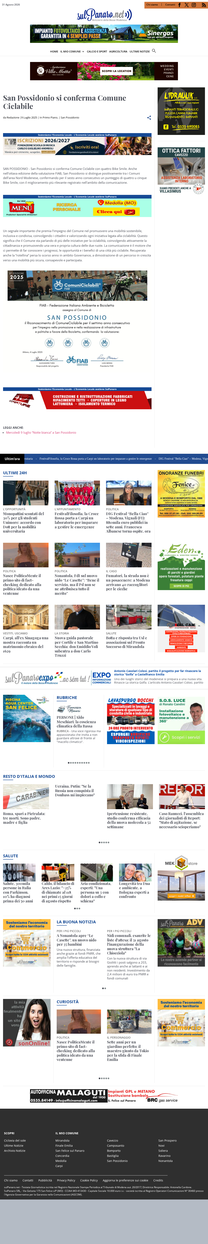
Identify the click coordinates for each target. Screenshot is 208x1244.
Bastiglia (113, 1156)
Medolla (60, 1161)
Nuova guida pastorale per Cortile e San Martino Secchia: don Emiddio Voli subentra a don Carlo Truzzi (76, 647)
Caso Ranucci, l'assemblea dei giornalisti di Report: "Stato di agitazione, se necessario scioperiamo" (181, 820)
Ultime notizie (140, 51)
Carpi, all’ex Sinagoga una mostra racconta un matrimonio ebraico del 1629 (25, 644)
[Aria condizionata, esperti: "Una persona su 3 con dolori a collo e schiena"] (96, 872)
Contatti (170, 4)
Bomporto (113, 1151)
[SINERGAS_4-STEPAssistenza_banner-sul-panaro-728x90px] (77, 409)
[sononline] (27, 1044)
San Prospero (167, 1140)
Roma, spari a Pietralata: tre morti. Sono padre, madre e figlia (24, 818)
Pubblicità (45, 1180)
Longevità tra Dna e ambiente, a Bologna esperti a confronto (134, 890)
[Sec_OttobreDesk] (104, 71)
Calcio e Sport (97, 51)
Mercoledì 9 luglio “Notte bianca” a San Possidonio (41, 432)
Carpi (59, 1166)
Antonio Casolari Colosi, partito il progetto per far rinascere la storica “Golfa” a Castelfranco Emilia (157, 672)
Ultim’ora (12, 459)
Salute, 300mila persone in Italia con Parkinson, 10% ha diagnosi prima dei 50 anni (18, 892)
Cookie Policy (89, 1180)
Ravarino (164, 1156)
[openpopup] (205, 52)
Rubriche (67, 697)
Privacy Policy (66, 1180)
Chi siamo (152, 4)
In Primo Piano (48, 117)
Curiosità (68, 1001)
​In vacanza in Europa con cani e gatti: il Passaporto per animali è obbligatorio (128, 1048)
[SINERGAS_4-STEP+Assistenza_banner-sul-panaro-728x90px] (104, 42)
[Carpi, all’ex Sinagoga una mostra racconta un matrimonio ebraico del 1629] (26, 617)
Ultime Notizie (13, 1145)
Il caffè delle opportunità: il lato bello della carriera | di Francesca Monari (78, 721)
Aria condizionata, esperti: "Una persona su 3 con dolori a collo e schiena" (95, 892)
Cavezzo (112, 1140)
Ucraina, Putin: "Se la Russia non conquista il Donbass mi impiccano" (75, 790)
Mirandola (62, 1140)
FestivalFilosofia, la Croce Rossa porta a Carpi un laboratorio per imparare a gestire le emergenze (66, 458)
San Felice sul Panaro (69, 1151)
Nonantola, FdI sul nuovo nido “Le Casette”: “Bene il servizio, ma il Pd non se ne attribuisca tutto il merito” (77, 585)
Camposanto (115, 1145)
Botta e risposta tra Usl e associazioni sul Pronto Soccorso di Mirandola (126, 642)
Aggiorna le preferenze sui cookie (125, 1180)
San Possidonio (70, 117)
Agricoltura (118, 51)
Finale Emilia (64, 1145)
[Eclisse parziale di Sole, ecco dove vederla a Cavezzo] (79, 1032)
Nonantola (165, 1161)
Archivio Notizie (14, 1151)
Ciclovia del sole (15, 1140)
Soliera (163, 1151)
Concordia (62, 1156)
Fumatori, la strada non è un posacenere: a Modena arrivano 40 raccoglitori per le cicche (128, 582)
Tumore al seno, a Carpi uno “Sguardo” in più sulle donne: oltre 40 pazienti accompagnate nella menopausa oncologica (127, 944)
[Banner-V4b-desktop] (77, 155)
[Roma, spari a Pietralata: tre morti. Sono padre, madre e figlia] (26, 796)
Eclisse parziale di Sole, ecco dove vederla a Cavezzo (76, 1067)
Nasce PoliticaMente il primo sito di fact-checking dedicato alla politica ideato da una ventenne (22, 585)
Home (54, 51)
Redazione (13, 117)
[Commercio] (181, 1044)
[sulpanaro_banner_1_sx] (181, 964)
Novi (161, 1145)
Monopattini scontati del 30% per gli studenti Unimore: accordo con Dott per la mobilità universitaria (23, 523)
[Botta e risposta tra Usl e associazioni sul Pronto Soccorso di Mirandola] (129, 617)
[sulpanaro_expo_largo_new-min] (104, 1096)
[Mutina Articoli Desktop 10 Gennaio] (77, 217)
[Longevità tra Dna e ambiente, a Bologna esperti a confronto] (135, 872)
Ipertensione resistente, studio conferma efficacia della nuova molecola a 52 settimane (129, 820)
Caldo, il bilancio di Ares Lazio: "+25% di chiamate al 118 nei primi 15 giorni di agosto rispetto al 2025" (58, 892)
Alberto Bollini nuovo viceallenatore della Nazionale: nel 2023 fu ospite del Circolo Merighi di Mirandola (75, 944)
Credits (158, 1180)
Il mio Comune (70, 51)
